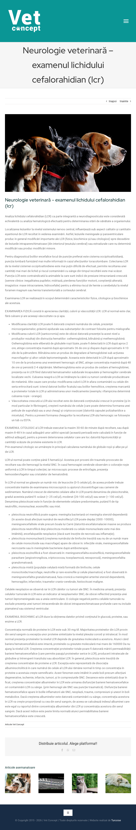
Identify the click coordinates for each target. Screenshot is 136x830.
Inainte (124, 101)
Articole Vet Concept (14, 724)
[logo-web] (24, 4)
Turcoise (116, 820)
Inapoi (113, 101)
